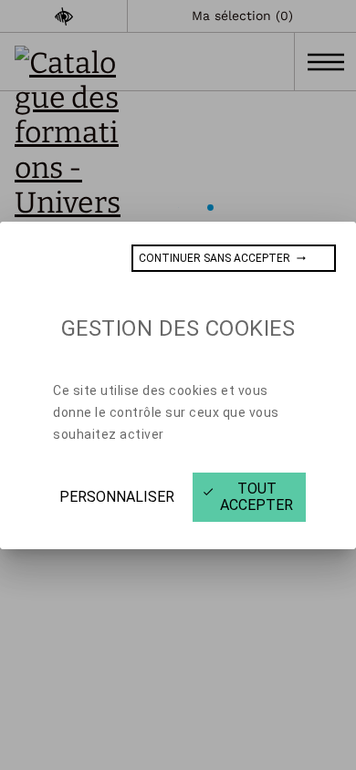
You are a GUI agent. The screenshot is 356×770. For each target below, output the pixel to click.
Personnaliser (116, 496)
